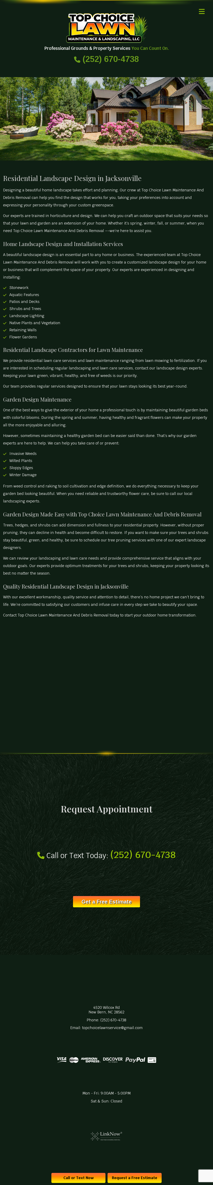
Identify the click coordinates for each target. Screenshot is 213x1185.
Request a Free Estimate (134, 1177)
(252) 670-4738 (109, 59)
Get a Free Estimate (107, 902)
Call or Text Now (78, 1177)
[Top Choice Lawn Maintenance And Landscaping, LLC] (106, 28)
